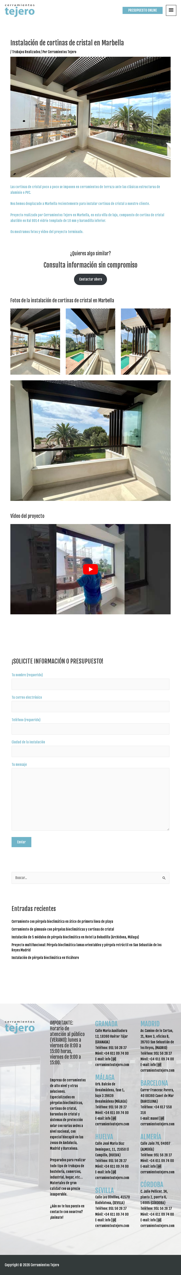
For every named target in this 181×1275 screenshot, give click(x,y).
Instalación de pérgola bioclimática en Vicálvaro (45, 957)
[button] (143, 10)
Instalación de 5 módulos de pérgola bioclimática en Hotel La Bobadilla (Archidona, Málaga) (75, 937)
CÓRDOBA (151, 1184)
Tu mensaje (19, 764)
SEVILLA (104, 1190)
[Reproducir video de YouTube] (90, 569)
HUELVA (104, 1137)
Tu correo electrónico (27, 697)
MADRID (150, 1024)
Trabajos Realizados (26, 52)
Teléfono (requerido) (26, 720)
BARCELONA (154, 1083)
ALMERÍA (150, 1137)
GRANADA (106, 1024)
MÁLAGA (105, 1077)
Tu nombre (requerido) (27, 675)
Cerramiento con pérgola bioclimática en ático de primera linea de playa (62, 921)
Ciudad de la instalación (28, 742)
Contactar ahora (90, 279)
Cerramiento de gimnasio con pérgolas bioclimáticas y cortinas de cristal (63, 929)
